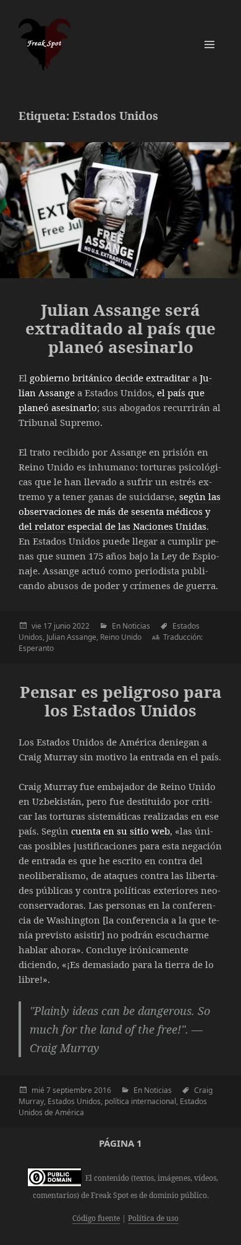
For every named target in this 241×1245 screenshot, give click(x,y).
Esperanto (36, 648)
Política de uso (153, 1218)
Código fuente (96, 1218)
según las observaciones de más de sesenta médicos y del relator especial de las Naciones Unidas (120, 511)
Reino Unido (121, 637)
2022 (81, 626)
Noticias (136, 626)
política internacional (140, 1101)
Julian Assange (71, 637)
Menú (209, 44)
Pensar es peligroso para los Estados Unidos (121, 701)
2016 (102, 1090)
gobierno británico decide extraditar (110, 378)
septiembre (72, 1090)
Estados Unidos (74, 1101)
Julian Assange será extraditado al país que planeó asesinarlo (120, 328)
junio (62, 626)
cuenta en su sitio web (120, 831)
